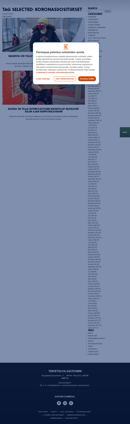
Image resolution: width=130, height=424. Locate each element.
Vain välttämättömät (65, 79)
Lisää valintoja (43, 79)
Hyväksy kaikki (87, 79)
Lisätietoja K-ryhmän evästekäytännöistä (55, 72)
